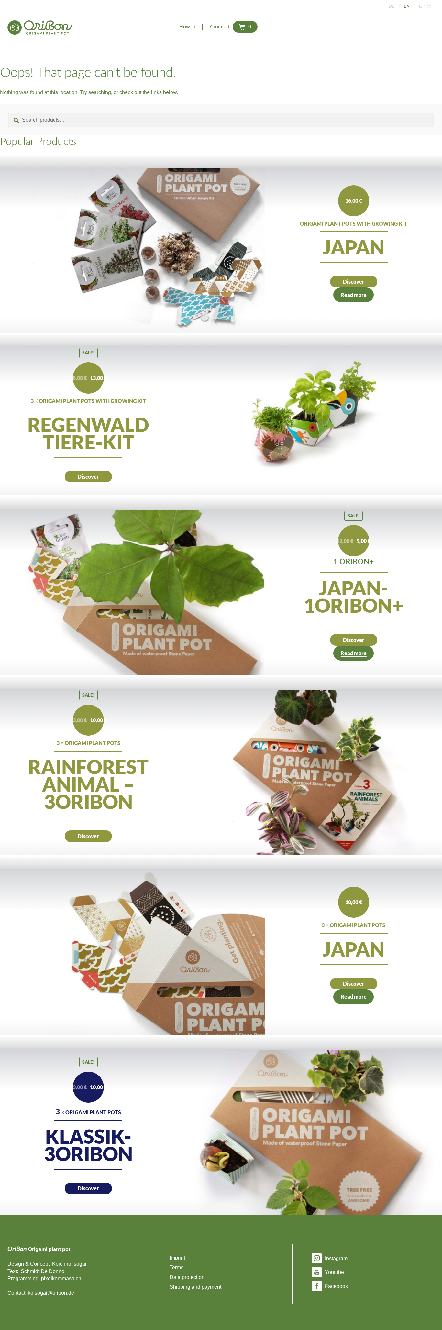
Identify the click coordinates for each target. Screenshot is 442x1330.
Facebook (336, 1286)
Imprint (177, 1257)
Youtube (334, 1272)
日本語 (425, 6)
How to (187, 26)
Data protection (187, 1277)
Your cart (230, 26)
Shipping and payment (195, 1287)
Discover (353, 281)
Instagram (336, 1258)
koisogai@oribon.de (51, 1293)
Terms (176, 1267)
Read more (354, 295)
